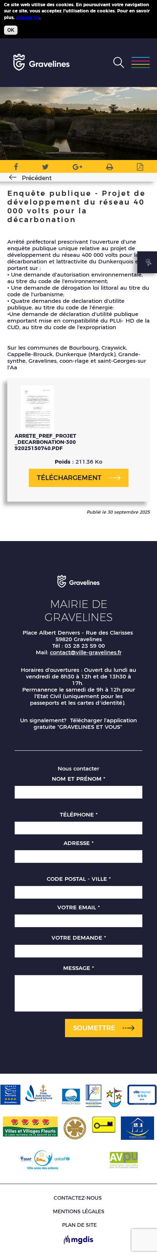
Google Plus (77, 168)
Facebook (16, 168)
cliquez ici (27, 17)
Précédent (37, 178)
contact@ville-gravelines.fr (86, 652)
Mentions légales (78, 1211)
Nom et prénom (78, 778)
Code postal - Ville (79, 878)
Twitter (45, 168)
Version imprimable (109, 168)
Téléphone (78, 814)
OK (10, 30)
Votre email (78, 907)
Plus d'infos (55, 17)
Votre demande (78, 937)
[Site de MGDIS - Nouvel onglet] (78, 1240)
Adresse (78, 843)
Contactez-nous (78, 1198)
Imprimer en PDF (140, 168)
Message (78, 967)
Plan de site (79, 1225)
